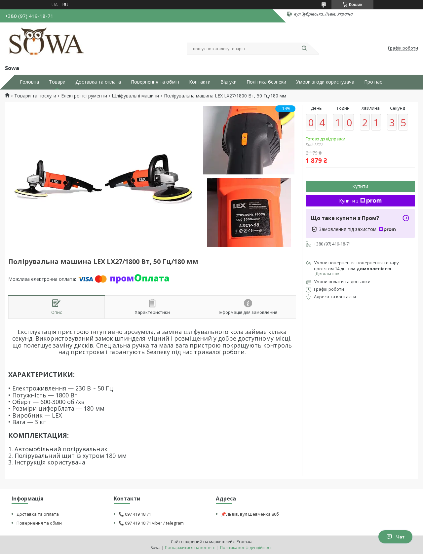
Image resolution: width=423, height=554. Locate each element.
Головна (29, 82)
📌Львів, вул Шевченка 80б (250, 514)
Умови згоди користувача (325, 82)
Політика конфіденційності (246, 547)
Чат (400, 536)
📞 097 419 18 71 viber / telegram (151, 523)
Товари (57, 82)
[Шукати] (304, 49)
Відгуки (228, 82)
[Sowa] (47, 42)
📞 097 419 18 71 (135, 514)
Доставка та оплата (98, 82)
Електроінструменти (84, 96)
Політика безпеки (266, 82)
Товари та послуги (35, 96)
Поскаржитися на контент (190, 547)
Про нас (373, 82)
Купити (360, 186)
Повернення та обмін (155, 82)
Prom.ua (244, 541)
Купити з (349, 201)
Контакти (200, 82)
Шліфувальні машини (135, 96)
